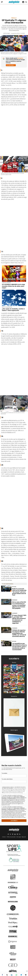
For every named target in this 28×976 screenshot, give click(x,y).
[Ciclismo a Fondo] (12, 931)
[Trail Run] (13, 923)
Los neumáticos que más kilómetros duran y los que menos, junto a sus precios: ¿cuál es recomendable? (19, 646)
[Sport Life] (13, 908)
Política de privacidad (11, 837)
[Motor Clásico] (13, 887)
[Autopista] (14, 2)
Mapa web (24, 837)
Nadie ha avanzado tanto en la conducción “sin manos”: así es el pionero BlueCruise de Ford (19, 592)
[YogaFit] (13, 926)
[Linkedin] (11, 975)
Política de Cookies (12, 797)
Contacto (4, 837)
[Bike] (13, 936)
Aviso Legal (16, 796)
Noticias (14, 586)
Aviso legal (18, 837)
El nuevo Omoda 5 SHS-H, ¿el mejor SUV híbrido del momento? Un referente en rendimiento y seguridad (19, 619)
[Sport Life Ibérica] (14, 848)
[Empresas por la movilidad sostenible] (14, 860)
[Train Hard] (13, 947)
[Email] (25, 975)
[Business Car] (13, 882)
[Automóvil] (13, 892)
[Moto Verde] (13, 897)
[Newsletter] (14, 712)
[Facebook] (2, 975)
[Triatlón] (12, 918)
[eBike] (13, 953)
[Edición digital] (14, 743)
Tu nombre (4, 773)
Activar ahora (10, 65)
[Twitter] (7, 975)
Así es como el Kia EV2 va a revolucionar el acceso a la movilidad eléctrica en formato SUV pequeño (19, 605)
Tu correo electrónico (7, 779)
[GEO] (13, 965)
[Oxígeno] (13, 941)
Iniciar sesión (23, 2)
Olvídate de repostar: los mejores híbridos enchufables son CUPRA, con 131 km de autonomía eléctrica (19, 633)
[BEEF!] (13, 959)
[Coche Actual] (13, 877)
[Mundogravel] (13, 970)
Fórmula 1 (14, 18)
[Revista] (14, 678)
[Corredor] (12, 914)
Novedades (14, 600)
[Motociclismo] (12, 902)
